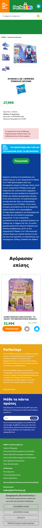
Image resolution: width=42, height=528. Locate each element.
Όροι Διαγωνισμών (10, 464)
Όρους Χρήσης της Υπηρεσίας (19, 430)
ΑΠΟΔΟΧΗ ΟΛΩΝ (21, 506)
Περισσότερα (12, 329)
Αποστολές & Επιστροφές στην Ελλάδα (18, 451)
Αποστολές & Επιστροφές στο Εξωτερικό (19, 458)
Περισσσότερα (9, 389)
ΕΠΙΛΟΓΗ (21, 518)
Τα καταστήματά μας (11, 475)
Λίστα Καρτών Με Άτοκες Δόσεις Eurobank (20, 482)
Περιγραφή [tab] (21, 160)
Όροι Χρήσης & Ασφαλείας (14, 461)
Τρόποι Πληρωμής (10, 448)
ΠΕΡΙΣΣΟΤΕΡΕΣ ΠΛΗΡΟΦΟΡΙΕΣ (21, 523)
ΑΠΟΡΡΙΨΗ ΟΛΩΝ (21, 512)
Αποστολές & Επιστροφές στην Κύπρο (18, 454)
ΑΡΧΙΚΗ (3, 37)
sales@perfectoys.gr (14, 490)
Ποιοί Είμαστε (8, 472)
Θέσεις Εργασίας (10, 478)
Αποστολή (34, 418)
